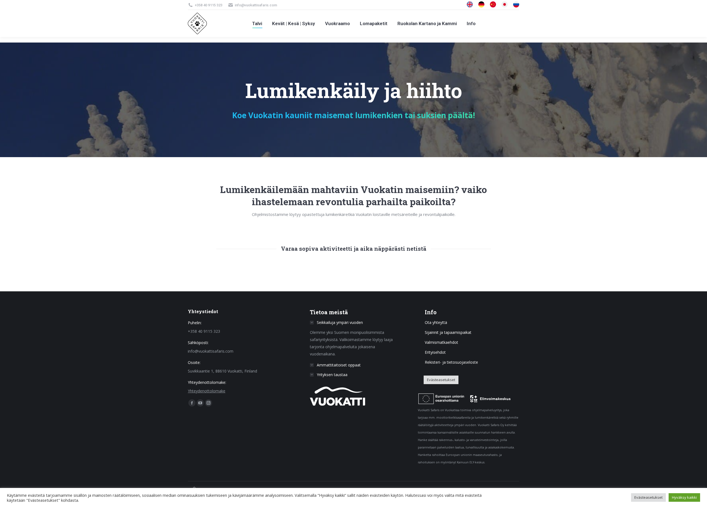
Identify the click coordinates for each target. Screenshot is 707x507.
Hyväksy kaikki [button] (684, 497)
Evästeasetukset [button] (441, 379)
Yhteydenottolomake (206, 391)
